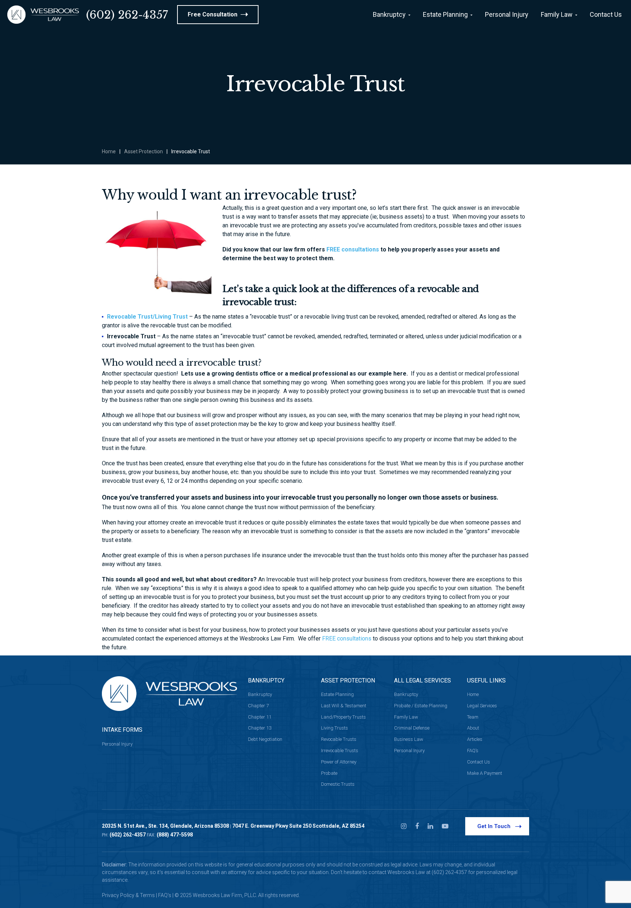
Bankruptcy (260, 694)
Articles (474, 739)
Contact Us (478, 762)
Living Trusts (334, 728)
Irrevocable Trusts (339, 750)
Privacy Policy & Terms (128, 895)
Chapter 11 (259, 717)
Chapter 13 (259, 728)
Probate (329, 773)
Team (472, 717)
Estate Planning (337, 694)
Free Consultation (213, 14)
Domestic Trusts (338, 784)
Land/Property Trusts (343, 717)
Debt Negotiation (265, 739)
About (473, 728)
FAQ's (164, 895)
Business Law (408, 739)
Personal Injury (117, 744)
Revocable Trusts (338, 739)
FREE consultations (352, 249)
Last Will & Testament (343, 705)
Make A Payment (484, 773)
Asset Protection (143, 151)
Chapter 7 (258, 705)
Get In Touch (493, 826)
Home (109, 151)
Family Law (406, 717)
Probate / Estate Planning (420, 705)
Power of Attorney (338, 762)
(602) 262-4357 (127, 15)
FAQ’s (472, 750)
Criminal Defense (411, 728)
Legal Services (482, 705)
